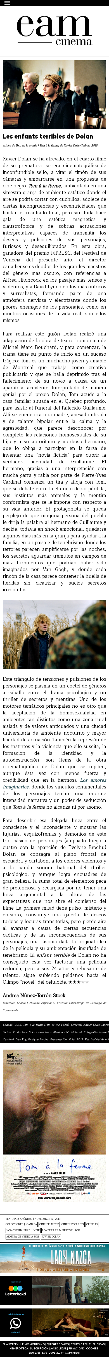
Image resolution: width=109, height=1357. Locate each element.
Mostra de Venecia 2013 (22, 1237)
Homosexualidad (18, 1231)
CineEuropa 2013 (72, 1224)
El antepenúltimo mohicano (51, 20)
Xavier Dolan (51, 1237)
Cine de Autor (49, 1224)
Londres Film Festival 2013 (61, 1231)
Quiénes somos (58, 1344)
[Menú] (7, 2)
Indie (36, 1231)
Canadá (32, 1224)
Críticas (92, 1224)
